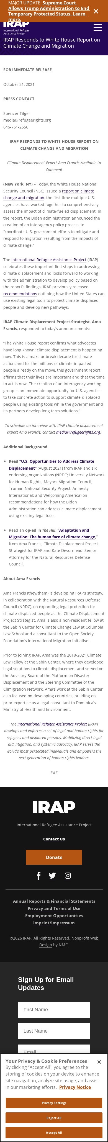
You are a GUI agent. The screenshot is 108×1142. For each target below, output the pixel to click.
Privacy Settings (54, 1103)
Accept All (54, 1132)
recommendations (20, 293)
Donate (54, 857)
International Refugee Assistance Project (48, 259)
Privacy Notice (75, 1087)
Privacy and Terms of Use (54, 908)
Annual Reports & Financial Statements (54, 901)
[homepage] (16, 27)
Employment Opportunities (54, 915)
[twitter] (52, 876)
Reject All (54, 1118)
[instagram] (67, 876)
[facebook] (38, 876)
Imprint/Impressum (54, 922)
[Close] (99, 1062)
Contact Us (54, 839)
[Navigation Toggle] (98, 27)
